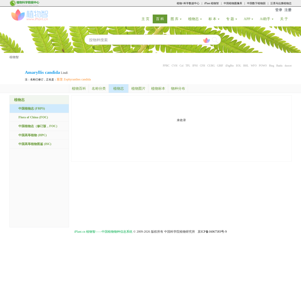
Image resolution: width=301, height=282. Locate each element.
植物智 (14, 57)
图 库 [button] (175, 19)
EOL (238, 65)
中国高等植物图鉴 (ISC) (35, 144)
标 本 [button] (212, 19)
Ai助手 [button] (265, 19)
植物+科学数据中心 (188, 3)
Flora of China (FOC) (33, 117)
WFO (254, 65)
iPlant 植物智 (211, 3)
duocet (288, 65)
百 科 (161, 19)
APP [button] (247, 19)
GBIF (220, 65)
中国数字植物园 (256, 3)
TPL (188, 65)
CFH (202, 65)
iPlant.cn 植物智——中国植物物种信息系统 (103, 231)
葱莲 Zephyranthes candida (74, 79)
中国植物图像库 (233, 3)
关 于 (285, 19)
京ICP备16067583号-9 (212, 231)
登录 (278, 10)
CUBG (211, 65)
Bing (271, 65)
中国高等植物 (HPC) (33, 135)
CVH (174, 65)
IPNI (195, 65)
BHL (246, 65)
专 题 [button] (230, 19)
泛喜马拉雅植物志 (281, 3)
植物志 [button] (194, 19)
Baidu (279, 65)
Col (181, 65)
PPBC (166, 65)
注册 (288, 10)
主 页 (147, 19)
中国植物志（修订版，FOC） (39, 126)
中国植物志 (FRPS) (32, 108)
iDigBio (229, 65)
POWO (263, 65)
